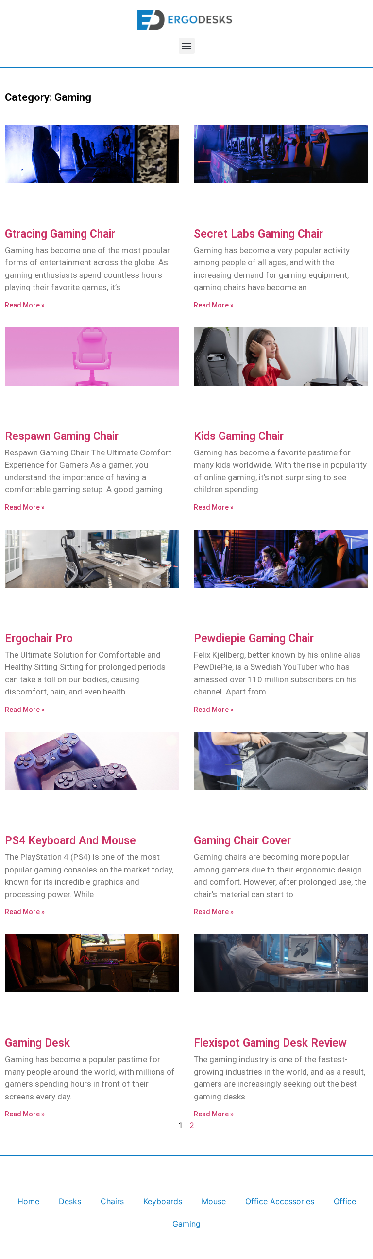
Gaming (186, 1223)
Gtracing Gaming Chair (60, 234)
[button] (187, 46)
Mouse (214, 1201)
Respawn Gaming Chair (62, 436)
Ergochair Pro (39, 638)
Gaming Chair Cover (242, 840)
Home (28, 1201)
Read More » (25, 305)
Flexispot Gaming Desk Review (270, 1042)
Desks (70, 1201)
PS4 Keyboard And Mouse (70, 840)
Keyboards (162, 1201)
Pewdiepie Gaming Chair (254, 638)
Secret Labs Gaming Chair (258, 234)
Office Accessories (279, 1201)
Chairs (112, 1201)
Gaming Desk (37, 1042)
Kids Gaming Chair (239, 436)
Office (345, 1201)
